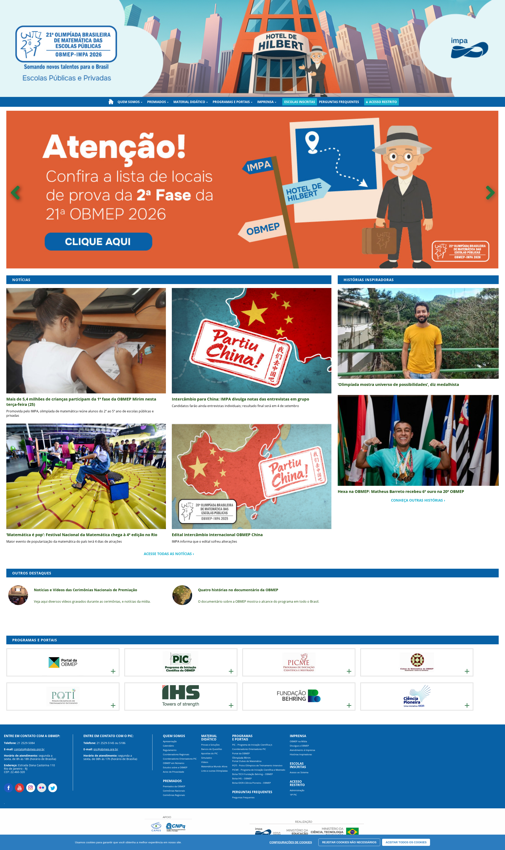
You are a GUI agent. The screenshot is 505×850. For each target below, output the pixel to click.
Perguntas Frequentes (339, 102)
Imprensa (265, 102)
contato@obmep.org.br (29, 749)
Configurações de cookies (290, 842)
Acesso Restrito (383, 102)
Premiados (156, 102)
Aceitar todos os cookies (406, 842)
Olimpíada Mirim (241, 757)
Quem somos (129, 102)
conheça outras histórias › (418, 500)
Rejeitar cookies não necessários (349, 842)
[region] (252, 842)
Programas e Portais (231, 102)
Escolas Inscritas (299, 102)
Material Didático (189, 102)
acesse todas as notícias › (169, 553)
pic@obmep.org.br (106, 749)
